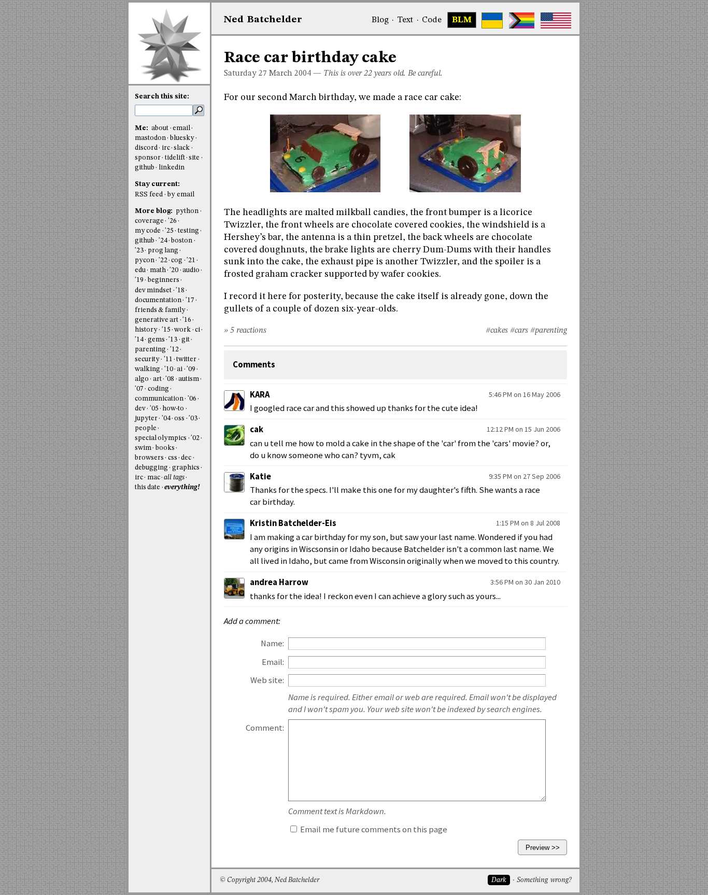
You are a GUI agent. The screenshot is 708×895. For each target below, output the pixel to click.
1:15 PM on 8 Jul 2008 (528, 523)
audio (191, 270)
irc (166, 148)
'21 (191, 260)
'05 (154, 408)
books (165, 448)
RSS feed (149, 194)
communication (159, 398)
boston (181, 240)
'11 (168, 359)
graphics (186, 467)
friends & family (160, 310)
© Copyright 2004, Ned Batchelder (269, 880)
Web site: (267, 680)
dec (186, 457)
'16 (186, 320)
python (187, 211)
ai (179, 369)
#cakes (497, 330)
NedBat (263, 20)
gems (156, 339)
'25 (169, 231)
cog (176, 260)
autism (188, 379)
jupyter (146, 418)
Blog (380, 20)
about (159, 128)
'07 (139, 389)
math (158, 270)
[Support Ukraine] (492, 20)
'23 (139, 250)
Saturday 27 (245, 73)
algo (142, 379)
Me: (142, 128)
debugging (151, 467)
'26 (172, 221)
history (146, 329)
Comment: (265, 727)
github (144, 167)
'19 (139, 280)
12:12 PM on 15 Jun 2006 (523, 429)
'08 (169, 379)
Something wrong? (544, 880)
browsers (149, 457)
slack (182, 148)
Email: (273, 662)
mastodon (150, 138)
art (157, 379)
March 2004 (290, 73)
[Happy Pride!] (521, 20)
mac (153, 477)
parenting (150, 349)
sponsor (148, 157)
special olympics (161, 438)
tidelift (175, 157)
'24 (163, 240)
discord (146, 148)
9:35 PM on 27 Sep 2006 (524, 476)
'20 (173, 270)
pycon (144, 260)
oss (179, 418)
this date (147, 487)
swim (143, 448)
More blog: (154, 211)
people (146, 428)
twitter (186, 359)
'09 (191, 369)
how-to (173, 408)
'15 (166, 329)
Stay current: (157, 184)
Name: (272, 643)
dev (140, 408)
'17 (190, 300)
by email (180, 194)
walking (147, 369)
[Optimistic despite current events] (556, 20)
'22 (163, 260)
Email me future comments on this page (373, 829)
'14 (139, 339)
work (182, 329)
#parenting (548, 330)
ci (197, 329)
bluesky (182, 138)
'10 (168, 369)
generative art (156, 320)
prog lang (163, 250)
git (185, 339)
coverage (149, 221)
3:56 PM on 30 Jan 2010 (525, 582)
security (147, 359)
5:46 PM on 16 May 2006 (524, 394)
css (172, 457)
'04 (166, 418)
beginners (163, 280)
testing (188, 231)
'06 (192, 398)
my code (148, 231)
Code (432, 20)
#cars (519, 330)
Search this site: (162, 96)
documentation (158, 300)
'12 (174, 349)
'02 (195, 438)
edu (140, 270)
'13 (172, 339)
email (181, 128)
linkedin (172, 167)
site (194, 157)
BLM (462, 20)
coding (158, 389)
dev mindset (153, 290)
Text (405, 20)
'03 (193, 418)
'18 (180, 290)
